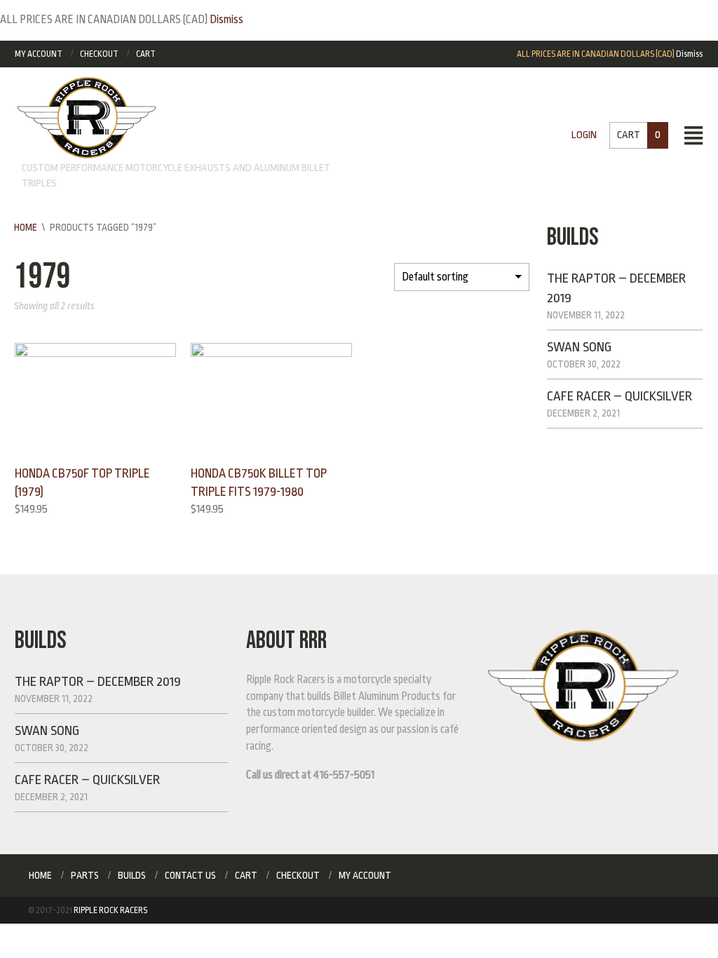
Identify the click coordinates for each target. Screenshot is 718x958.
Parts (85, 875)
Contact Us (190, 875)
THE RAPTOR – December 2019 (98, 681)
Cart (146, 54)
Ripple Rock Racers (110, 910)
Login (584, 135)
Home (25, 227)
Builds (132, 875)
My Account (38, 54)
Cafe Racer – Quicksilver (619, 396)
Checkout (99, 54)
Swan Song (579, 347)
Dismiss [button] (226, 19)
